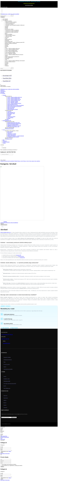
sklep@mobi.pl (6, 343)
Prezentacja (5, 140)
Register (2, 466)
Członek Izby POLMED (11, 133)
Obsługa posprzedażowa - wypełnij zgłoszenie (15, 135)
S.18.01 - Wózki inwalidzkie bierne (13, 98)
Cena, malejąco (37, 161)
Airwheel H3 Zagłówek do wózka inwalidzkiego (9, 222)
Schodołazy (9, 111)
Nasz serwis (9, 132)
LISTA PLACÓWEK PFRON (12, 124)
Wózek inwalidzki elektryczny (5, 232)
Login (2, 452)
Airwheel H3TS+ (21, 256)
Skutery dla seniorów (11, 107)
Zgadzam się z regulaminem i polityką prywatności (13, 465)
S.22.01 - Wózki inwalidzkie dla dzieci (14, 103)
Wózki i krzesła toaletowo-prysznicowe (14, 106)
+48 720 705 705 (5, 338)
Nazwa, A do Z (20, 161)
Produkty (4, 95)
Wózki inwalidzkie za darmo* (12, 109)
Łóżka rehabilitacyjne (11, 112)
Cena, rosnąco (31, 161)
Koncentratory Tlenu (11, 113)
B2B (3, 139)
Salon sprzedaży (10, 131)
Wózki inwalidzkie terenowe (12, 104)
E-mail (1, 446)
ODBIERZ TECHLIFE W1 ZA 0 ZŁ (14, 125)
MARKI (8, 118)
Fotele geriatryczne (10, 108)
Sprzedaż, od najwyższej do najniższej (7, 161)
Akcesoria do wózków (11, 116)
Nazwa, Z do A (26, 161)
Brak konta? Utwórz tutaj (5, 453)
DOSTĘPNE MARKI (29, 5)
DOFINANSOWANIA (7, 120)
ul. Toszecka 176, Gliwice (7, 334)
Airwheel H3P (18, 255)
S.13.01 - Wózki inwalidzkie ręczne (13, 100)
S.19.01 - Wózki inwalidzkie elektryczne (14, 97)
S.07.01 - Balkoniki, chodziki (12, 102)
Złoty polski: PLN (3, 436)
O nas (4, 129)
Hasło (1, 449)
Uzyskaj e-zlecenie (6, 141)
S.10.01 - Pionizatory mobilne (12, 101)
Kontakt (4, 142)
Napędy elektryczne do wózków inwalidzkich (15, 105)
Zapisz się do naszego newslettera (10, 464)
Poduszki (9, 115)
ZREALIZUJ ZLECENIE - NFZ (13, 126)
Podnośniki (9, 114)
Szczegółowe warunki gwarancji (13, 136)
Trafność (16, 161)
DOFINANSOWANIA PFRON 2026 (14, 123)
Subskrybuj (14, 417)
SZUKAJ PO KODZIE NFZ (29, 3)
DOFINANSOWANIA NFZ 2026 (13, 122)
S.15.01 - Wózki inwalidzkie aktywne (14, 99)
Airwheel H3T (22, 257)
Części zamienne (10, 117)
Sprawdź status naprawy (11, 134)
